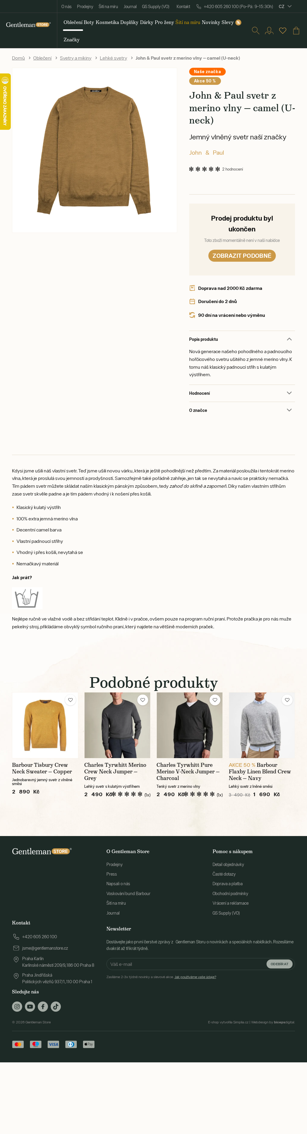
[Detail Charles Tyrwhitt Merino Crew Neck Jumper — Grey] (117, 725)
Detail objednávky (228, 864)
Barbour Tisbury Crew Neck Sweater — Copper (42, 768)
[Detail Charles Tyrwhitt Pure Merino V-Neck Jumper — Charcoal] (189, 725)
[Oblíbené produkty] (283, 30)
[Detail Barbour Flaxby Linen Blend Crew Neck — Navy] (262, 725)
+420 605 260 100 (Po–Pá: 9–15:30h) (238, 6)
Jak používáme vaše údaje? (195, 977)
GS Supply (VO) (155, 6)
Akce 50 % (205, 80)
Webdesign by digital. (273, 1022)
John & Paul (206, 152)
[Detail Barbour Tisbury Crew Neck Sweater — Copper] (45, 725)
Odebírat (279, 964)
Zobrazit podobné (242, 255)
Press (111, 874)
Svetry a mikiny (75, 58)
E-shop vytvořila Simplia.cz (228, 1022)
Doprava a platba (228, 883)
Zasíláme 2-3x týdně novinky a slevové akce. (161, 977)
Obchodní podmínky (230, 893)
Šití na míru (108, 6)
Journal (130, 6)
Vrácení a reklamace (231, 903)
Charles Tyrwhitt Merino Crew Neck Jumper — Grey (115, 771)
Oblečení (42, 58)
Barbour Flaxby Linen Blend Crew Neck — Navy (260, 771)
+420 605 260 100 (39, 936)
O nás (66, 6)
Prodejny (85, 6)
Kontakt (183, 6)
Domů (18, 58)
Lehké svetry (113, 58)
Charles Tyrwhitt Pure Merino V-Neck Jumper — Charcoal (188, 771)
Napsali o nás (118, 883)
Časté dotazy (224, 874)
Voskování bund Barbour (128, 893)
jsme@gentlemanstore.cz (45, 948)
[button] (70, 700)
